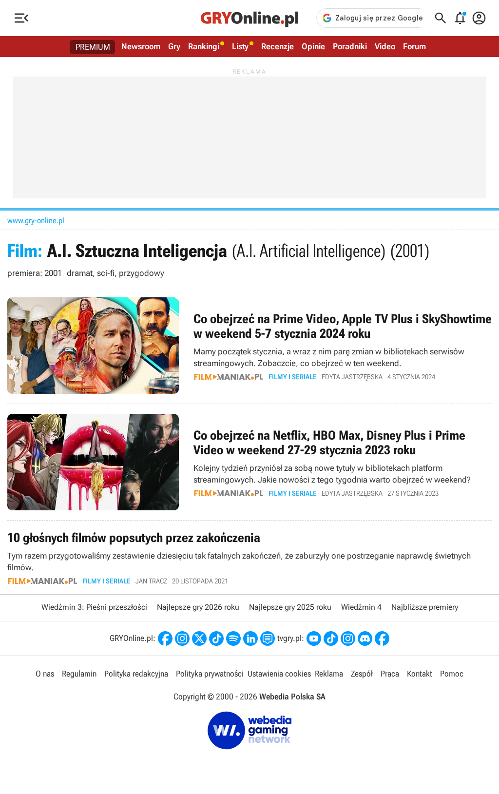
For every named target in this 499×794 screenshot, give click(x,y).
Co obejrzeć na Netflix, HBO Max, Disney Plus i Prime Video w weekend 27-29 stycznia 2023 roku (249, 462)
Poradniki (350, 46)
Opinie (313, 46)
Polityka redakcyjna (136, 673)
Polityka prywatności (210, 673)
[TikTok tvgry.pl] (331, 638)
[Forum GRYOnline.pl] (267, 638)
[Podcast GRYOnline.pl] (233, 638)
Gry (174, 46)
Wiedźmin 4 (361, 607)
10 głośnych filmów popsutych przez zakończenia (249, 557)
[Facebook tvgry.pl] (382, 638)
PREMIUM (93, 47)
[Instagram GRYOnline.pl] (182, 638)
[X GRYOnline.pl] (199, 638)
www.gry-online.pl (35, 220)
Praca (390, 673)
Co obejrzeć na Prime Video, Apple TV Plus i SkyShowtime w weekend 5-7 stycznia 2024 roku (249, 346)
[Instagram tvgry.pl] (348, 638)
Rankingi (203, 46)
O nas (45, 673)
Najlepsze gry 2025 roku (290, 607)
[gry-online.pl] (249, 18)
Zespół (362, 673)
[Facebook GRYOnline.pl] (165, 638)
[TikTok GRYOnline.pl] (216, 638)
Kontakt (419, 673)
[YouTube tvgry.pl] (314, 638)
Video (385, 46)
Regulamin (79, 673)
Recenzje (277, 46)
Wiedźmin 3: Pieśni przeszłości (94, 607)
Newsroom (140, 46)
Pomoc (451, 673)
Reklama (329, 673)
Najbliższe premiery (424, 607)
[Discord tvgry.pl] (365, 638)
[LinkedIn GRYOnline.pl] (250, 638)
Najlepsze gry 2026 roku (198, 607)
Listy (240, 46)
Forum (414, 46)
